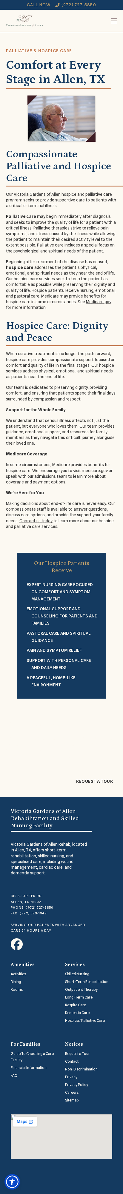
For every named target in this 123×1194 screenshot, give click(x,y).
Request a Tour (94, 781)
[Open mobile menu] (80, 21)
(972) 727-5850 (78, 4)
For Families (25, 1044)
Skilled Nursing (77, 974)
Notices (74, 1044)
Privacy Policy (76, 1084)
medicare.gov (95, 470)
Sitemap (72, 1100)
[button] (12, 1181)
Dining (16, 981)
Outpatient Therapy (81, 989)
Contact (72, 1061)
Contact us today (36, 520)
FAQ (14, 1075)
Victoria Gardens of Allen (37, 194)
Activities (18, 974)
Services (75, 964)
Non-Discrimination (81, 1069)
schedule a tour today (84, 750)
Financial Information (29, 1067)
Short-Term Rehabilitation (86, 981)
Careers (72, 1092)
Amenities (23, 964)
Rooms (17, 989)
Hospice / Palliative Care (85, 1020)
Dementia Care (77, 1012)
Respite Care (75, 1005)
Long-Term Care (79, 997)
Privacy (71, 1077)
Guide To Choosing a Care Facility (32, 1056)
